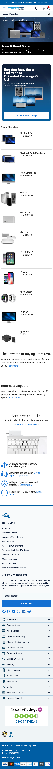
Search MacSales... (11, 14)
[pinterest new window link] (29, 611)
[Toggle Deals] (49, 687)
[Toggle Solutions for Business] (49, 692)
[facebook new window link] (4, 611)
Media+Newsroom (10, 559)
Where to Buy (8, 541)
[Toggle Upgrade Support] (49, 698)
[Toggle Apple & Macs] (49, 631)
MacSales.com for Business (14, 568)
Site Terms (25, 750)
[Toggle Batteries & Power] (49, 647)
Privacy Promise (9, 563)
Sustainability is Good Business (15, 550)
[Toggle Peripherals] (49, 681)
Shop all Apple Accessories (26, 424)
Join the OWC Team (10, 555)
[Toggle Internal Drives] (49, 619)
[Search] (49, 14)
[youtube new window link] (13, 611)
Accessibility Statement (12, 546)
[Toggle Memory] (49, 664)
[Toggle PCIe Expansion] (49, 670)
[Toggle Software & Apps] (49, 653)
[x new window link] (19, 611)
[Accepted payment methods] (26, 764)
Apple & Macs (13, 631)
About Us (6, 528)
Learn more (26, 485)
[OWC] (6, 517)
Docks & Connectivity (16, 636)
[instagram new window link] (8, 611)
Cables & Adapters (15, 659)
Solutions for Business (16, 692)
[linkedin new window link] (24, 611)
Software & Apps (14, 653)
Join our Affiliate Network (13, 537)
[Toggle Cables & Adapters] (49, 659)
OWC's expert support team (25, 474)
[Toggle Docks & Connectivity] (49, 636)
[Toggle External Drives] (49, 625)
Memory (10, 664)
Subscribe (26, 603)
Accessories (12, 676)
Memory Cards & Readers (18, 642)
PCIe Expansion (14, 670)
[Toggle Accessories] (49, 675)
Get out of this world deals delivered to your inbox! (26, 2)
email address (11, 595)
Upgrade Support (14, 698)
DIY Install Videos (9, 533)
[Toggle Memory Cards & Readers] (49, 642)
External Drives (13, 625)
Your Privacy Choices (11, 757)
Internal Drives (13, 620)
